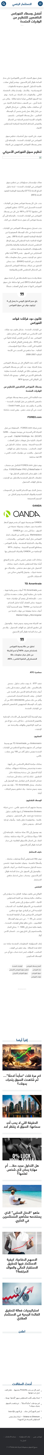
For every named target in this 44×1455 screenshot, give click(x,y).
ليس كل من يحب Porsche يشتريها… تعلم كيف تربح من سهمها (22, 1391)
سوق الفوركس (36, 973)
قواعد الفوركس (36, 976)
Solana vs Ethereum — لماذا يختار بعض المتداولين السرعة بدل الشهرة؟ (24, 1418)
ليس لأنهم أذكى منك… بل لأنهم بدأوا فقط (24, 1411)
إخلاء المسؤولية (24, 1436)
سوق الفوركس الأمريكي (20, 973)
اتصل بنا (23, 1440)
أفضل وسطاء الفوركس (33, 966)
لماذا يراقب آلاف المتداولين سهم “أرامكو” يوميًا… (22, 1397)
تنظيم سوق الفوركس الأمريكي (18, 969)
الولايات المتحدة (17, 966)
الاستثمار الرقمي (22, 3)
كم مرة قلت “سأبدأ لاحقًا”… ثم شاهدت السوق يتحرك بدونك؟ (23, 1405)
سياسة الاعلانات (10, 1436)
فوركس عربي (37, 1436)
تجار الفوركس (37, 969)
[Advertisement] (22, 48)
